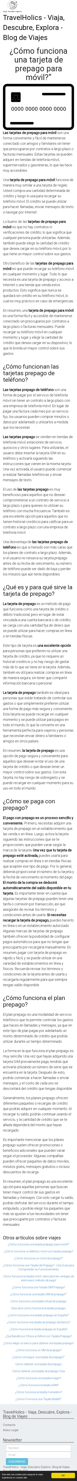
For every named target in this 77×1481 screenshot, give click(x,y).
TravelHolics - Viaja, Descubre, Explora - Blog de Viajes (34, 28)
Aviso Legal (10, 1430)
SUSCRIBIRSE (16, 1461)
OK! (63, 1475)
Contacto (9, 1425)
